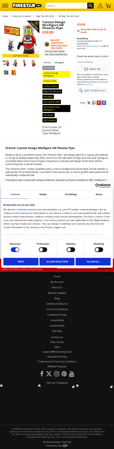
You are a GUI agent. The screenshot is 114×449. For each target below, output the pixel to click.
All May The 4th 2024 (69, 16)
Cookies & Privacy (57, 314)
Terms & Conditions (57, 309)
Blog (57, 298)
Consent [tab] (15, 194)
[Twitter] (49, 374)
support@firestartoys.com (57, 351)
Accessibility (57, 320)
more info (88, 84)
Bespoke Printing (57, 356)
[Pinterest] (64, 374)
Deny (21, 261)
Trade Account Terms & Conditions (57, 361)
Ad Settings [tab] (71, 194)
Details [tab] (43, 194)
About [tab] (99, 194)
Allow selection (57, 261)
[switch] (43, 249)
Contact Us (57, 337)
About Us (57, 287)
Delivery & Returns (93, 46)
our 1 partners (20, 209)
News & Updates (57, 293)
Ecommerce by (54, 445)
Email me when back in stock (93, 56)
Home (5, 16)
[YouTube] (71, 374)
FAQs (57, 347)
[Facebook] (41, 374)
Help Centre (57, 342)
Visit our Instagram (57, 382)
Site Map (57, 331)
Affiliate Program (57, 366)
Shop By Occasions (22, 16)
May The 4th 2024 (45, 16)
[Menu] (5, 5)
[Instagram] (56, 374)
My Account (57, 282)
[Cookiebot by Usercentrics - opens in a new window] (98, 185)
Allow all (93, 261)
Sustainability (57, 325)
